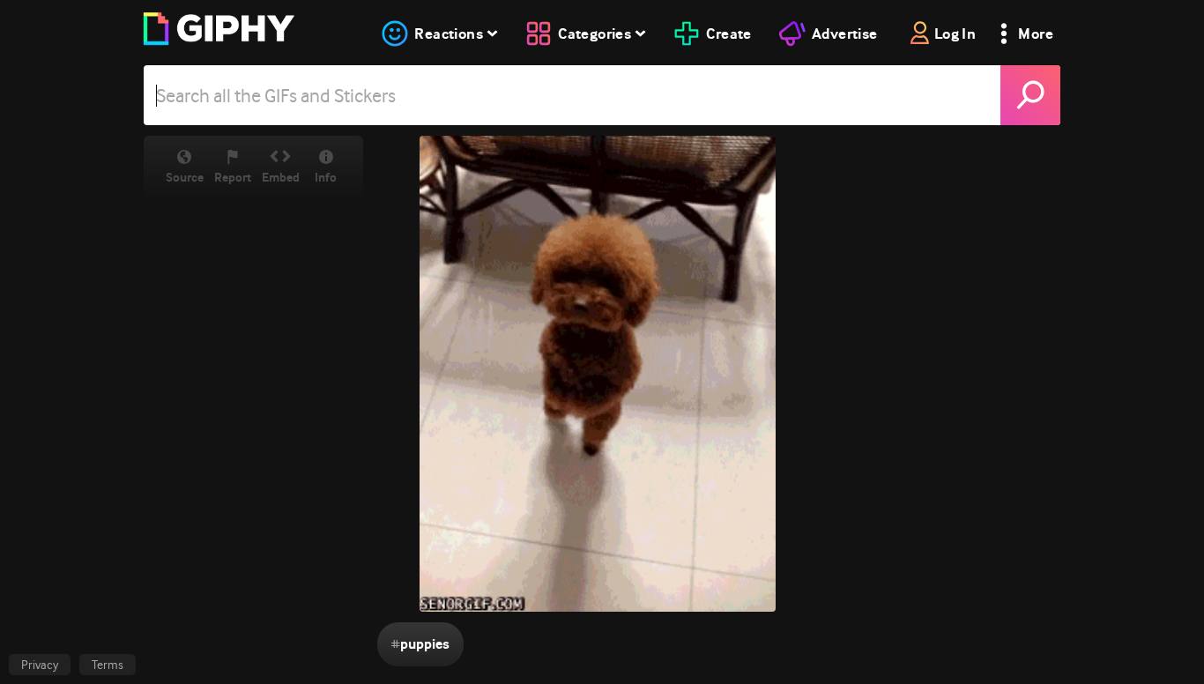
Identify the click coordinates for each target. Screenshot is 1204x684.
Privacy (39, 665)
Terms (107, 665)
